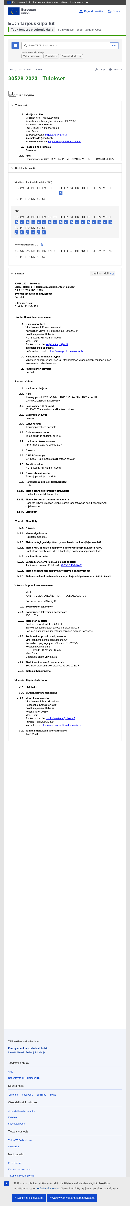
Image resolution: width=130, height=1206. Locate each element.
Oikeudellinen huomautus (21, 1111)
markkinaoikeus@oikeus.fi (60, 718)
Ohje (10, 1071)
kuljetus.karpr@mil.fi (56, 134)
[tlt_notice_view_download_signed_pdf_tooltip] (60, 193)
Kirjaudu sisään (93, 11)
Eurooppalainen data (19, 1169)
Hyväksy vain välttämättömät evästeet (71, 1197)
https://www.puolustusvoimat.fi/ (64, 141)
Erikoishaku (51, 56)
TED (10, 69)
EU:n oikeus (14, 1163)
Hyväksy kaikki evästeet (29, 1197)
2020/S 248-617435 (71, 565)
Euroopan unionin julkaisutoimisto (28, 1048)
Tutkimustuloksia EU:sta (21, 1175)
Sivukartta (13, 1146)
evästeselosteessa (48, 1188)
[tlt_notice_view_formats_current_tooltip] (112, 273)
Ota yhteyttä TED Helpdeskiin (24, 1078)
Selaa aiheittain (70, 56)
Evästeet (12, 1117)
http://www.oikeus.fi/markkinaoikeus (61, 725)
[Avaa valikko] (12, 94)
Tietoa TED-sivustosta (20, 1140)
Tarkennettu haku (31, 56)
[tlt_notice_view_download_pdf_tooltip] (16, 222)
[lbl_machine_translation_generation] (41, 244)
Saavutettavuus (16, 1123)
